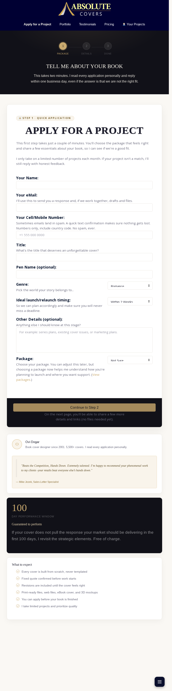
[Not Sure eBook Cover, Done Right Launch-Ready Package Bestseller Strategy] (130, 360)
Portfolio (65, 24)
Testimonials (87, 24)
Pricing (109, 24)
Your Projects (135, 24)
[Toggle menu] (160, 682)
